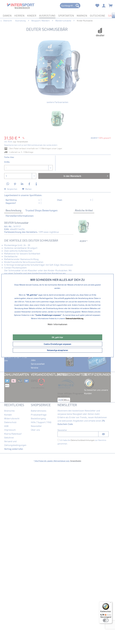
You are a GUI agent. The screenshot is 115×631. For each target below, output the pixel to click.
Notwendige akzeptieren (57, 350)
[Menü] (110, 603)
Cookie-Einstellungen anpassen (57, 344)
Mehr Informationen (57, 324)
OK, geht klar (57, 337)
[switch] (106, 620)
